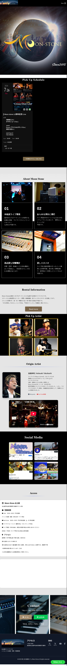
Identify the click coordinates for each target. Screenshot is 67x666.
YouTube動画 (42, 394)
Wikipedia (32, 394)
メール (27, 617)
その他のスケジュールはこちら (34, 159)
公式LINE (41, 617)
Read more (33, 309)
